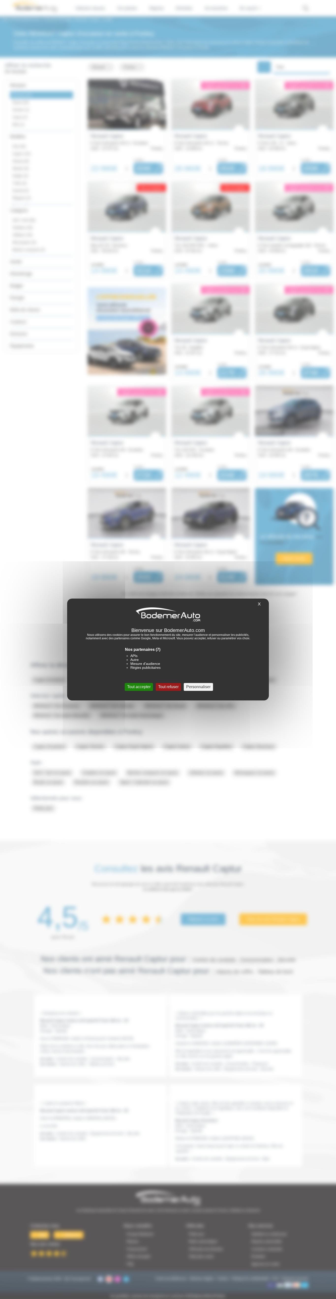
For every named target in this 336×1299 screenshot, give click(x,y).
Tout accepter (139, 687)
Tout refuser (168, 687)
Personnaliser (198, 687)
